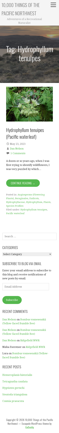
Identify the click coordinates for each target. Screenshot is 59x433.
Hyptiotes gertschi (13, 387)
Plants (47, 202)
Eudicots (34, 198)
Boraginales (21, 198)
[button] (54, 5)
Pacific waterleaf (15, 213)
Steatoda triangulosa (14, 394)
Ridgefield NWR (29, 340)
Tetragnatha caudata (15, 381)
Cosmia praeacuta (13, 401)
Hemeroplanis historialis (17, 374)
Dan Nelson (17, 148)
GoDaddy (29, 427)
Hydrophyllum (34, 202)
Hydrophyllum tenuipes (33, 209)
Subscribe (12, 300)
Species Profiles (14, 206)
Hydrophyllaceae (15, 202)
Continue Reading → (23, 183)
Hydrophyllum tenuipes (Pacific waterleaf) (25, 133)
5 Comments (18, 153)
